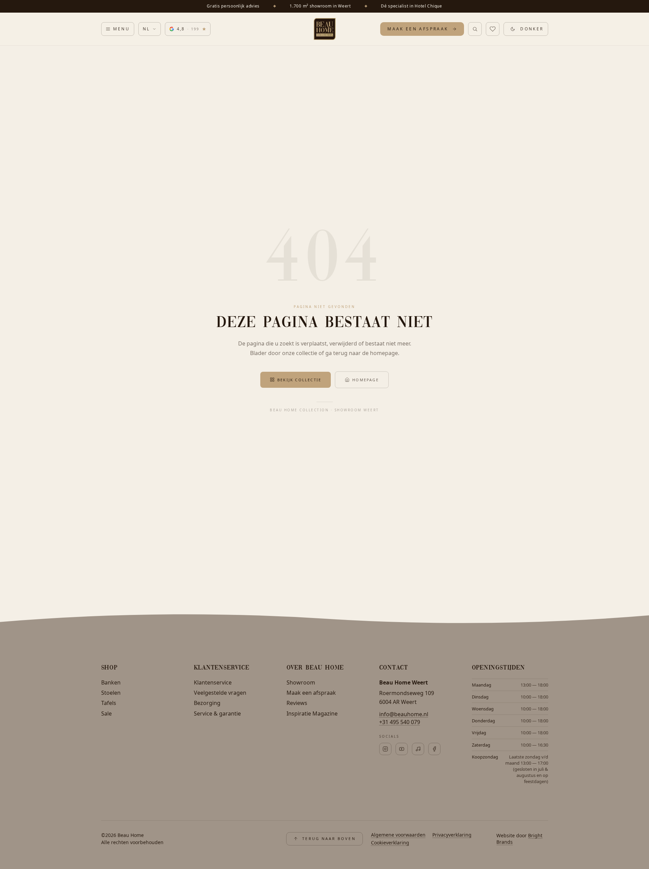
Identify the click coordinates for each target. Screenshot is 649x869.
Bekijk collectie (299, 379)
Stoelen (111, 692)
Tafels (108, 703)
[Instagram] (385, 749)
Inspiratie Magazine (312, 713)
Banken (111, 682)
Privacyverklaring (452, 834)
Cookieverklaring (390, 842)
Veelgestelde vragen (220, 692)
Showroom (301, 682)
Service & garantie (217, 713)
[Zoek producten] (475, 29)
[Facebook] (434, 749)
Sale (106, 713)
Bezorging (207, 703)
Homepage (365, 379)
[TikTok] (418, 749)
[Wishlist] (492, 29)
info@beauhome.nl (403, 714)
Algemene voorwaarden (398, 834)
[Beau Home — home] (325, 29)
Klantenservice (213, 682)
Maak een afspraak (311, 692)
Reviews (297, 703)
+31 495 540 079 (399, 722)
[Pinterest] (402, 749)
